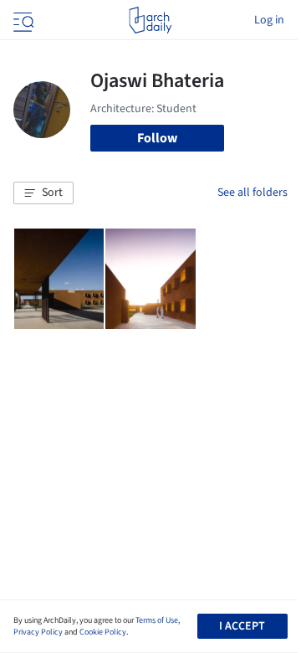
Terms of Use (156, 620)
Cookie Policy (102, 632)
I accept (242, 626)
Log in (269, 20)
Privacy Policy (38, 632)
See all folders (252, 192)
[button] (43, 193)
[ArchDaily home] (150, 20)
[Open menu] (21, 20)
